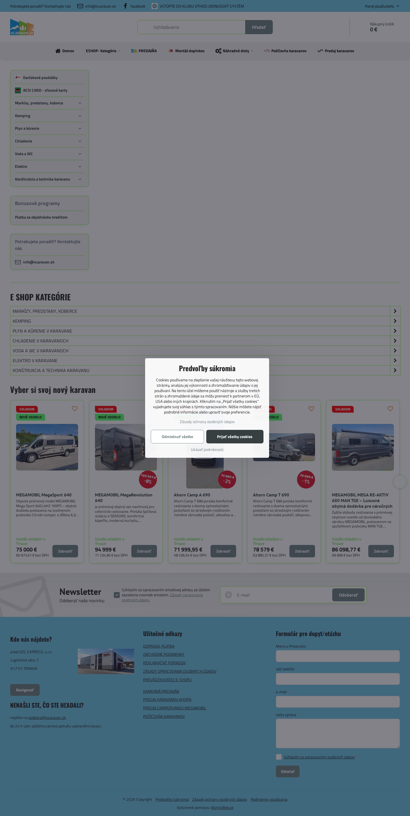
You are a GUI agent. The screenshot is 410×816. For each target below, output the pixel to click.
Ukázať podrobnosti (207, 449)
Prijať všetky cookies (234, 436)
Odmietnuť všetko (177, 436)
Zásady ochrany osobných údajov (207, 422)
